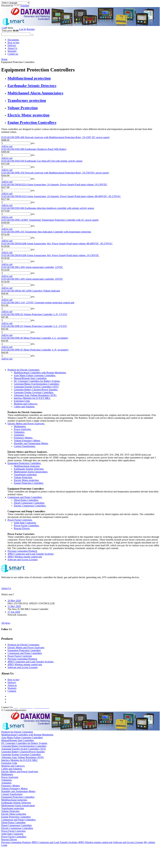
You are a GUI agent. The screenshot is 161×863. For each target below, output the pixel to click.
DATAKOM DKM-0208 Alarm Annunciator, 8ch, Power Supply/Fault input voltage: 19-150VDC (50, 255)
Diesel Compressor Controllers (29, 503)
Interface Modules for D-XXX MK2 (32, 398)
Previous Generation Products (22, 551)
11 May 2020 (14, 606)
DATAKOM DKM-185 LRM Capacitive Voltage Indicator (30, 290)
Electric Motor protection (28, 115)
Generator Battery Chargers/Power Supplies (36, 389)
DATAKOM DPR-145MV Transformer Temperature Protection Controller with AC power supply (50, 220)
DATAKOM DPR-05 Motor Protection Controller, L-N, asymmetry (35, 349)
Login (4, 845)
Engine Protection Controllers (32, 122)
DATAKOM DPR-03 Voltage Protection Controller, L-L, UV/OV (34, 326)
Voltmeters (19, 432)
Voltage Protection (23, 108)
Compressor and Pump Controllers (25, 497)
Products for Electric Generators (24, 369)
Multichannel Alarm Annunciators (35, 93)
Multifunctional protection (29, 78)
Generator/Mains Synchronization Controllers (37, 384)
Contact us (13, 54)
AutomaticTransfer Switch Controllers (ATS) (36, 386)
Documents (13, 39)
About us (12, 685)
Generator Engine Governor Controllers (34, 392)
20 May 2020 (14, 600)
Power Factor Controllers (26, 525)
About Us (12, 48)
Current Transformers (25, 446)
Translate (24, 5)
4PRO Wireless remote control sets (25, 556)
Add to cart (6, 146)
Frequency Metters (23, 437)
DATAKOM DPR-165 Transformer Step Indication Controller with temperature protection (46, 231)
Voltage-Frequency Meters (27, 440)
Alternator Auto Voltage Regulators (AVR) (35, 395)
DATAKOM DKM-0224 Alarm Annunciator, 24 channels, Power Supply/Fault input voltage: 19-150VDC (54, 184)
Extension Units (22, 401)
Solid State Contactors (25, 522)
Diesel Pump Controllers (26, 500)
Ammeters (19, 435)
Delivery (12, 45)
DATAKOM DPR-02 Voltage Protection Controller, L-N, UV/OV (34, 314)
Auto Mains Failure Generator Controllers (35, 375)
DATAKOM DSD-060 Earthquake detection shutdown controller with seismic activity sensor (47, 208)
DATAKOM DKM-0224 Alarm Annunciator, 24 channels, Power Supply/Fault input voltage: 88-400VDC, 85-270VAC (61, 196)
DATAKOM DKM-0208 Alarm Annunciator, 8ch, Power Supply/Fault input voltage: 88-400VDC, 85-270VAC (57, 243)
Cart (4, 27)
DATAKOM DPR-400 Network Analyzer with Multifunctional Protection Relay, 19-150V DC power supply (55, 137)
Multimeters (20, 426)
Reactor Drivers (22, 528)
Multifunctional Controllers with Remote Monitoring (40, 372)
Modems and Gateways (26, 403)
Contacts (12, 691)
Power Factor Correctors (20, 520)
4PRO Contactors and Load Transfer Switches (31, 554)
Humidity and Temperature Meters (31, 443)
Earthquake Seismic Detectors (32, 86)
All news (5, 623)
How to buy (13, 42)
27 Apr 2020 (14, 612)
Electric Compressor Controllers (30, 505)
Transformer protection (27, 100)
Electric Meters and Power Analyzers (26, 423)
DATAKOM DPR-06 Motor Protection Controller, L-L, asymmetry (34, 338)
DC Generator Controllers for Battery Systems (37, 381)
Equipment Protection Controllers (24, 463)
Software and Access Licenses (23, 559)
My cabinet (149, 842)
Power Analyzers (22, 429)
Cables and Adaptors (24, 406)
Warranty (12, 51)
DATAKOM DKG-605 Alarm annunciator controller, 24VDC (32, 279)
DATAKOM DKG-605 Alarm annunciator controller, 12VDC (32, 267)
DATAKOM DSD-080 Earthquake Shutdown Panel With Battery (34, 149)
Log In (22, 29)
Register (31, 29)
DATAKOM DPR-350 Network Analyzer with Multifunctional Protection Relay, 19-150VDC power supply (55, 172)
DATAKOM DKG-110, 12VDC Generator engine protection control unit (37, 302)
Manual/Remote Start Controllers (30, 378)
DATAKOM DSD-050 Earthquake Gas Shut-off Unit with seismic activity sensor (41, 161)
